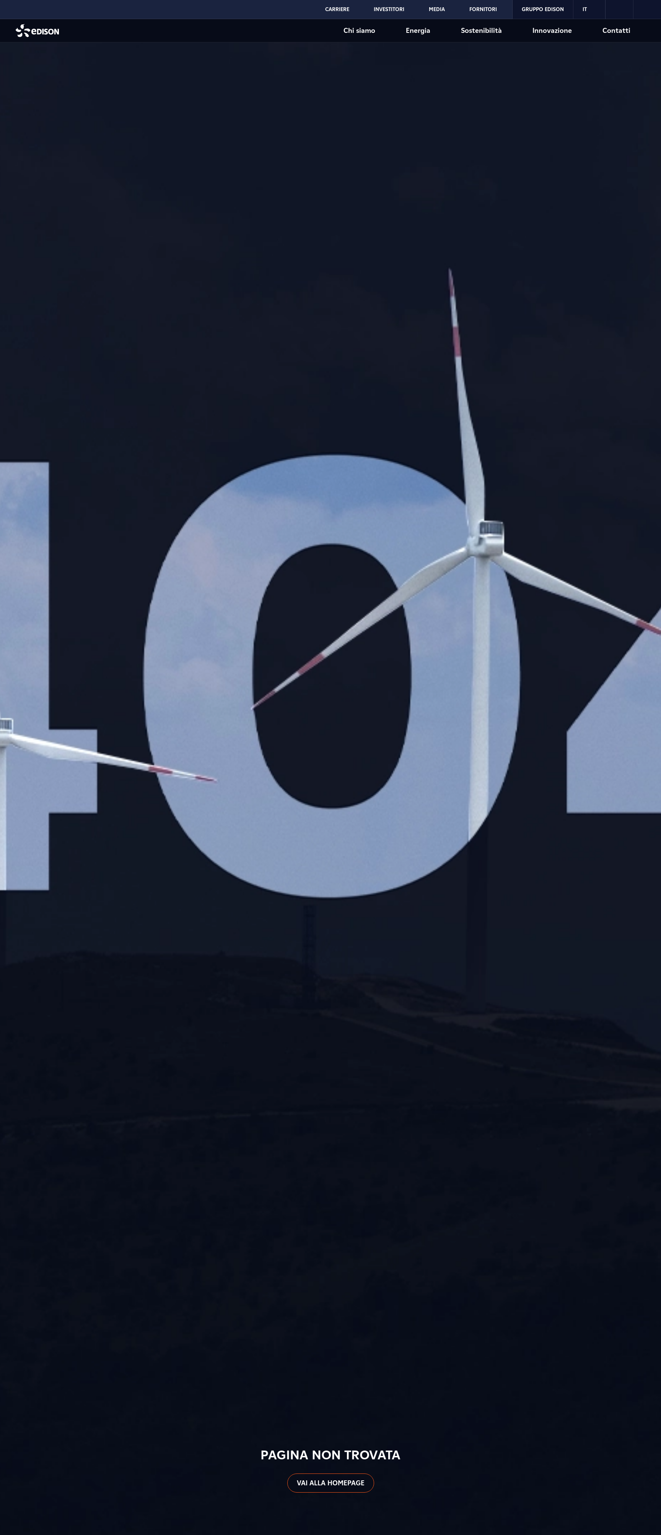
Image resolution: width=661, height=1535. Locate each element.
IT (585, 9)
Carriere (337, 9)
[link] (619, 9)
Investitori (389, 9)
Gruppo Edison (543, 9)
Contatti (616, 30)
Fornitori (483, 9)
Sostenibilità (481, 30)
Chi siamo (359, 30)
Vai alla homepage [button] (331, 1483)
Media (437, 9)
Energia (418, 30)
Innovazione (552, 30)
